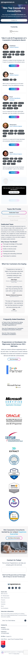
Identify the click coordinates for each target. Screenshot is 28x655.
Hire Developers (4, 608)
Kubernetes (9, 108)
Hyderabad (17, 639)
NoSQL (17, 54)
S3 (15, 133)
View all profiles (14, 192)
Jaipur (9, 639)
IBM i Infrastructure (5, 597)
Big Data (10, 161)
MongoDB (12, 51)
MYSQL (9, 57)
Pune (12, 639)
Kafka (18, 51)
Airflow (16, 108)
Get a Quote (14, 65)
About (2, 606)
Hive (16, 158)
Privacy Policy (16, 653)
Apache (13, 163)
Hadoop (5, 54)
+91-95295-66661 (5, 633)
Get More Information (14, 538)
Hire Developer (14, 359)
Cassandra (5, 51)
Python (19, 161)
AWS (10, 54)
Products (3, 600)
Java (9, 105)
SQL (4, 108)
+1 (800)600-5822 (5, 629)
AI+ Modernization (5, 595)
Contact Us (14, 20)
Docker (22, 54)
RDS (15, 79)
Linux (4, 136)
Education (3, 602)
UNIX (4, 57)
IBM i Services (4, 593)
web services (21, 133)
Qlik (11, 79)
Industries (3, 604)
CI (13, 54)
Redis (22, 51)
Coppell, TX (8, 636)
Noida (21, 639)
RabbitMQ (21, 103)
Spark (15, 103)
